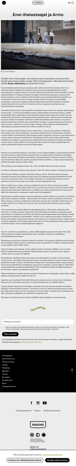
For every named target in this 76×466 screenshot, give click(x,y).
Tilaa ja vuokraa (8, 362)
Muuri (4, 383)
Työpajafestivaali (9, 386)
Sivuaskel (6, 377)
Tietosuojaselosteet (23, 411)
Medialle (5, 371)
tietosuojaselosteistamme (30, 342)
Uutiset (5, 365)
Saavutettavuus (8, 359)
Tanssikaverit (7, 380)
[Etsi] (73, 3)
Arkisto (5, 374)
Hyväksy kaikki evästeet (57, 460)
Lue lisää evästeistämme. (52, 455)
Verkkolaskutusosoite (51, 411)
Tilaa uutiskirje (10, 334)
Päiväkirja (38, 2)
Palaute (37, 411)
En (69, 3)
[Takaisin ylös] (72, 371)
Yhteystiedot (7, 356)
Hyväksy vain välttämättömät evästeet (25, 460)
